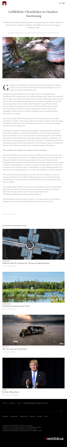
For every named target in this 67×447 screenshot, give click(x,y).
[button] (62, 3)
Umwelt (57, 33)
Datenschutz (23, 416)
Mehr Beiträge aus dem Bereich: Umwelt (14, 225)
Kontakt (39, 416)
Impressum (14, 416)
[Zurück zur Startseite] (4, 3)
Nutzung (32, 416)
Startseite (5, 416)
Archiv (46, 416)
